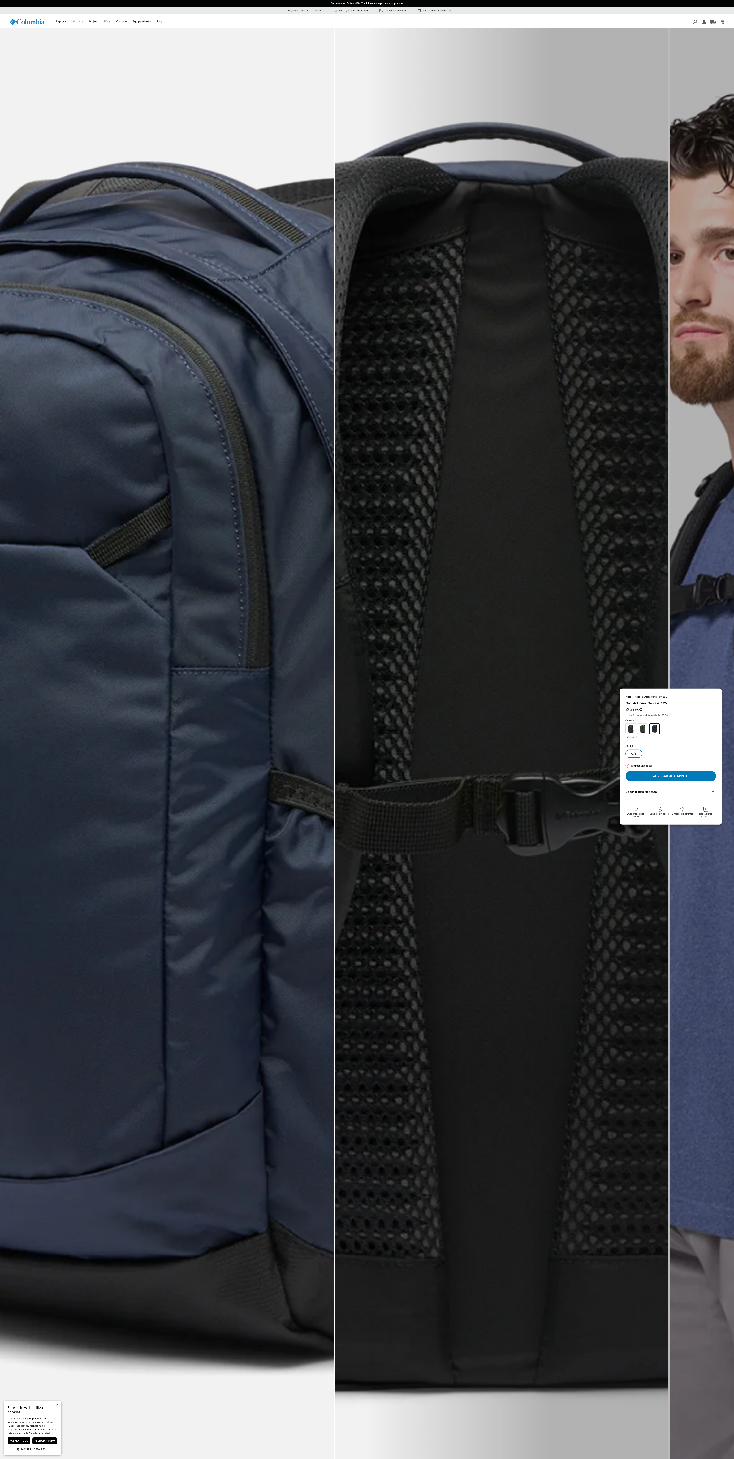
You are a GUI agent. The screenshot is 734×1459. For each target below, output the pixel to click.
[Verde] (642, 728)
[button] (32, 1449)
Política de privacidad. (38, 1433)
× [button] (56, 1404)
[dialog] (32, 1428)
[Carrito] (722, 22)
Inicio (628, 696)
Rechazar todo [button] (45, 1440)
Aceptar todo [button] (19, 1440)
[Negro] (630, 728)
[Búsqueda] (695, 22)
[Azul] (654, 728)
